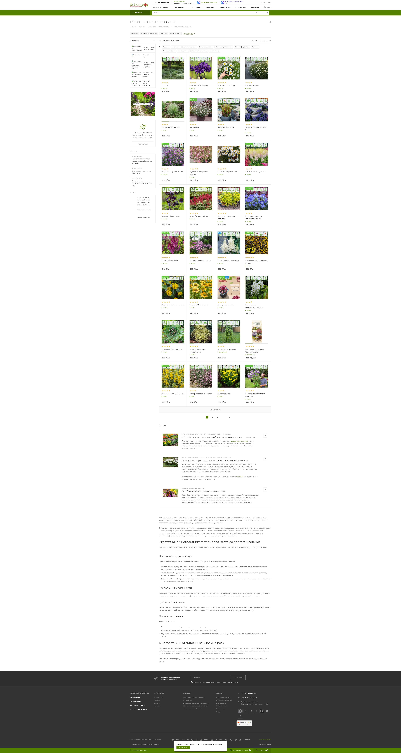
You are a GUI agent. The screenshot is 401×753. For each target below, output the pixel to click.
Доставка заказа (221, 706)
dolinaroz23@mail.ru (249, 697)
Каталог (187, 693)
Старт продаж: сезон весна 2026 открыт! (141, 172)
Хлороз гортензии (143, 217)
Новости (134, 151)
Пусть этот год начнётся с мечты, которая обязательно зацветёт (142, 161)
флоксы (240, 477)
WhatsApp (267, 711)
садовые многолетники (239, 441)
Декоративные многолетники (193, 697)
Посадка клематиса (144, 210)
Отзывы (157, 703)
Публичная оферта (265, 744)
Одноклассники (256, 711)
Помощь (220, 693)
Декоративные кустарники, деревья (196, 703)
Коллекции (135, 697)
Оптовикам (135, 701)
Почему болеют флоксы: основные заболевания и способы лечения (215, 460)
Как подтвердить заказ (224, 700)
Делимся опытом (138, 705)
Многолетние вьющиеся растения (195, 706)
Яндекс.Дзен (240, 716)
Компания (159, 693)
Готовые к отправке (139, 693)
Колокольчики (175, 33)
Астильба (134, 33)
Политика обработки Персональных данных (144, 744)
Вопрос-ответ (220, 709)
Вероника (163, 33)
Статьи (133, 192)
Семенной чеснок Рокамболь (193, 709)
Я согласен (183, 747)
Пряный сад (187, 700)
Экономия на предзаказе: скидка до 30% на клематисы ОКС (142, 183)
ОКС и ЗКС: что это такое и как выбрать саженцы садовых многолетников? (218, 437)
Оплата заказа (221, 703)
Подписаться (143, 144)
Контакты (157, 706)
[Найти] (267, 13)
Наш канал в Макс (138, 710)
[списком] (267, 40)
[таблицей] (270, 40)
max (240, 711)
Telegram (251, 711)
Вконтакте (246, 711)
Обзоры (218, 712)
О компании (158, 697)
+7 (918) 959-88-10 (161, 2)
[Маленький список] (252, 40)
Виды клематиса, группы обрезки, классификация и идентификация (143, 201)
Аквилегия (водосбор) (149, 33)
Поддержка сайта (265, 739)
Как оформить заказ (223, 697)
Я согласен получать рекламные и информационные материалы (215, 682)
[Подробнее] (265, 436)
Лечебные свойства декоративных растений (204, 491)
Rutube (262, 711)
